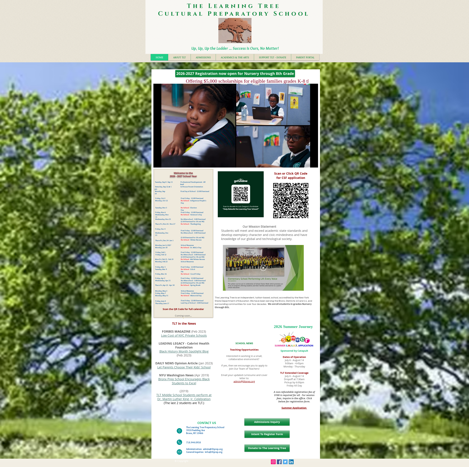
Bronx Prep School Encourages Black (184, 379)
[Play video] (263, 268)
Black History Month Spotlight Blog (184, 351)
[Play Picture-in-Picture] (310, 164)
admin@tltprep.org (244, 381)
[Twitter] (285, 461)
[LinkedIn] (291, 461)
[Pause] (156, 164)
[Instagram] (273, 461)
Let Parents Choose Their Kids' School (184, 367)
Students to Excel (184, 383)
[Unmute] (160, 164)
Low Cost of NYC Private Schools (184, 335)
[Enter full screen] (314, 164)
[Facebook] (279, 461)
